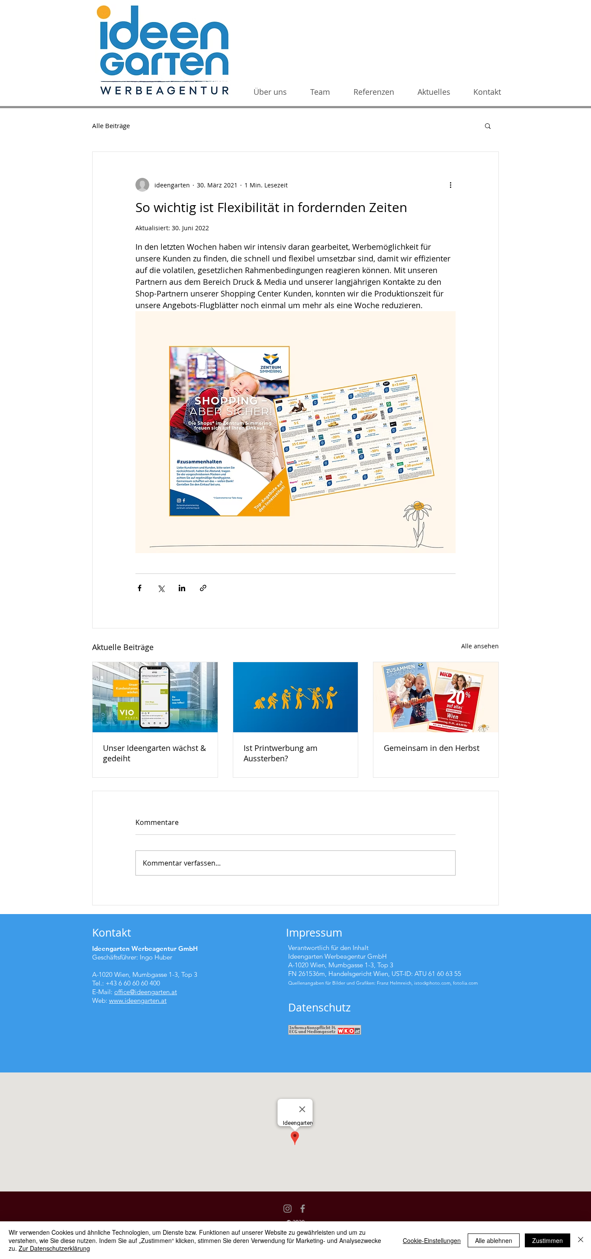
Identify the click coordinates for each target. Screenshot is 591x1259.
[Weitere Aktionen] (450, 185)
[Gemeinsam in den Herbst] (435, 697)
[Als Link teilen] (203, 588)
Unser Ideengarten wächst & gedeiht (154, 753)
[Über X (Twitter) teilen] (161, 588)
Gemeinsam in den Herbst (431, 748)
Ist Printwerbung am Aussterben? (281, 753)
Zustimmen (547, 1240)
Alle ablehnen (493, 1240)
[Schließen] (580, 1240)
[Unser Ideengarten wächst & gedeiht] (155, 697)
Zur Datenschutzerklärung (54, 1248)
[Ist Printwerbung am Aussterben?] (295, 697)
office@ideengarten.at (145, 992)
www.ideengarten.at (138, 1000)
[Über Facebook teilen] (139, 588)
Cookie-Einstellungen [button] (432, 1240)
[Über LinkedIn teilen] (182, 588)
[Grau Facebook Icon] (302, 1208)
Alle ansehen (480, 646)
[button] (488, 125)
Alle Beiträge (111, 125)
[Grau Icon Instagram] (287, 1208)
